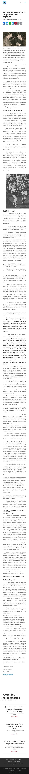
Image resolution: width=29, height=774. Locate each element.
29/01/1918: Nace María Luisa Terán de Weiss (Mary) (14, 726)
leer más (14, 716)
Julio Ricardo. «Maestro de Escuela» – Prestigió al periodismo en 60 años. (14, 709)
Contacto (14, 764)
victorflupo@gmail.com (8, 674)
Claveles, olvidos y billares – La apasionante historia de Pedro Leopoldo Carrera (14, 743)
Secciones (9, 761)
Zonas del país (17, 761)
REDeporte (20, 763)
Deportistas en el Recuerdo (15, 19)
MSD (20, 759)
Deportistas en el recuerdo (10, 763)
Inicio (7, 759)
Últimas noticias (14, 759)
